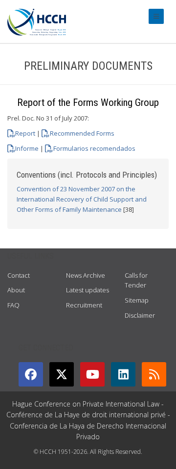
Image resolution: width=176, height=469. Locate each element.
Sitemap (137, 300)
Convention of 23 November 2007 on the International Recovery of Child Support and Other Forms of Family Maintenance (82, 199)
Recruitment (84, 305)
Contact (18, 275)
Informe (27, 148)
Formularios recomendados (94, 148)
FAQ (13, 305)
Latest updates (87, 289)
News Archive (85, 275)
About (16, 289)
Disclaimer (140, 315)
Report (25, 133)
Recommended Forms (82, 133)
